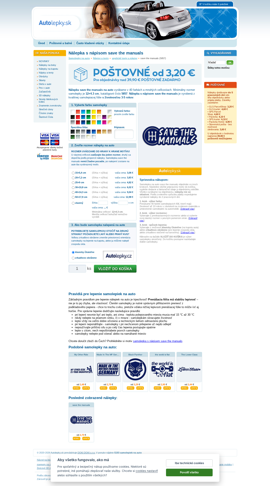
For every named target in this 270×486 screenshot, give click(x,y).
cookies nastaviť (147, 470)
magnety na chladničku (49, 464)
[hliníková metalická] (83, 131)
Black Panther (135, 354)
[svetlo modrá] (83, 111)
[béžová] (99, 117)
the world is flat (162, 354)
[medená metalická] (99, 131)
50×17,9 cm (81, 197)
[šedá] (72, 122)
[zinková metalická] (78, 131)
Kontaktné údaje (119, 43)
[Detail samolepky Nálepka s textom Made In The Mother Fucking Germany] (103, 387)
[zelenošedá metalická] (78, 136)
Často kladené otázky (90, 43)
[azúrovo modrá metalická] (93, 131)
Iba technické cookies (189, 463)
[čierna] (72, 117)
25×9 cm (79, 182)
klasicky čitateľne (84, 252)
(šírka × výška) (100, 172)
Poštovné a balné (60, 43)
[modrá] (83, 117)
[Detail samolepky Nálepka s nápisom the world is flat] (157, 387)
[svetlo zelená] (88, 111)
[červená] (78, 117)
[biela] (72, 111)
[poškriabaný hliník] (83, 136)
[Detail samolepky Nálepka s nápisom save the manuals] (76, 438)
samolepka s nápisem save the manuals (157, 341)
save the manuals (81, 405)
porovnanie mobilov (222, 464)
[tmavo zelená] (88, 122)
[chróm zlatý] (88, 136)
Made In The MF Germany (109, 354)
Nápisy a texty (101, 58)
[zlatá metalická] (104, 131)
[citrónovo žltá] (93, 111)
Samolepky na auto (79, 58)
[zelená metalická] (72, 136)
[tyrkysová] (99, 122)
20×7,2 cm (80, 177)
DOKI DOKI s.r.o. (86, 452)
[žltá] (93, 117)
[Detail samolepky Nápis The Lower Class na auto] (184, 387)
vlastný (79, 203)
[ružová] (104, 122)
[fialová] (104, 117)
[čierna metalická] (72, 131)
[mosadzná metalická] (109, 131)
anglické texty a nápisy (124, 58)
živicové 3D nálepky (47, 468)
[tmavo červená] (78, 122)
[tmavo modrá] (83, 122)
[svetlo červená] (78, 111)
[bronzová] (109, 122)
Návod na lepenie (46, 460)
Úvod (41, 43)
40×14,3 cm (81, 192)
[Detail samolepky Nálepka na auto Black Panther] (130, 387)
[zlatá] (109, 117)
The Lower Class (189, 354)
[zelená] (88, 117)
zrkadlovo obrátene (86, 258)
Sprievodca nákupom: (154, 179)
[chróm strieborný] (93, 136)
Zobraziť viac (187, 209)
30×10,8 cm (81, 187)
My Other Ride (81, 354)
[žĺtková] (93, 122)
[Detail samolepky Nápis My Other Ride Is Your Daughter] (76, 387)
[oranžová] (99, 111)
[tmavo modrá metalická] (88, 131)
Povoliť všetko (189, 472)
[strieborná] (109, 111)
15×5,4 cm (80, 172)
